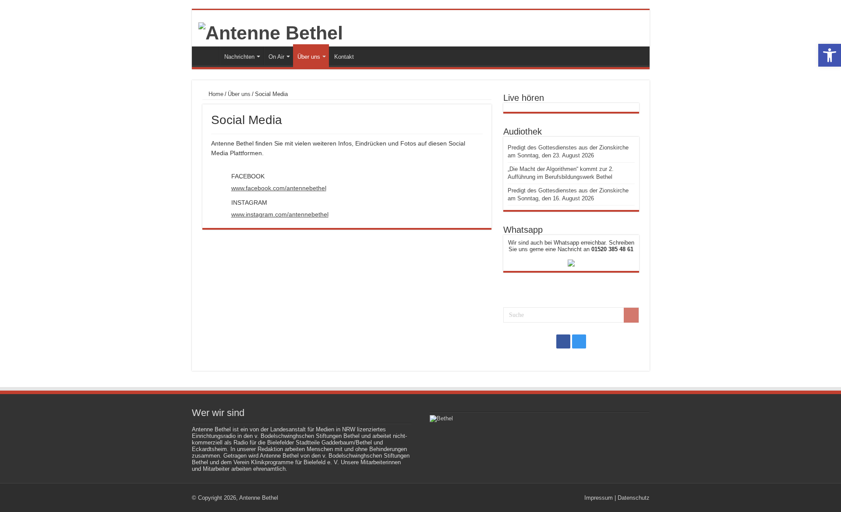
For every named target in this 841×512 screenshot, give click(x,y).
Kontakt (344, 56)
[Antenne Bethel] (270, 31)
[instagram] (579, 341)
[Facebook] (563, 341)
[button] (829, 55)
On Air (276, 56)
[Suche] (631, 315)
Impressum (598, 497)
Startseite (207, 55)
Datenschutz (634, 497)
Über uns (308, 56)
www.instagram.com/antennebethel (280, 214)
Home (215, 94)
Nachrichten (239, 56)
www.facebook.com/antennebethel (278, 188)
